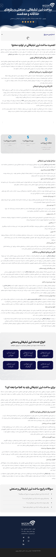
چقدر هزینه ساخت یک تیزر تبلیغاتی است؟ (37, 503)
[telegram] (23, 537)
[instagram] (28, 537)
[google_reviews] (28, 541)
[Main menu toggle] (1, 5)
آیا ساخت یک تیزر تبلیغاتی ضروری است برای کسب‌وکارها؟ (34, 494)
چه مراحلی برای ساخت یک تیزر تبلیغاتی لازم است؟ (35, 498)
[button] (2, 34)
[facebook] (23, 541)
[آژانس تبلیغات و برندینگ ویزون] (48, 5)
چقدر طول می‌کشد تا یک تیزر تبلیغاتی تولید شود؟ (36, 507)
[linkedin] (23, 544)
